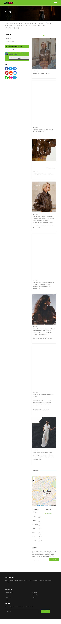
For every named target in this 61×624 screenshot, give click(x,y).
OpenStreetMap (48, 505)
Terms (7, 595)
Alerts (8, 43)
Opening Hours (10, 41)
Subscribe (54, 559)
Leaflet (38, 505)
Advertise (35, 592)
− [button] (33, 480)
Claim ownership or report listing (14, 46)
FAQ (7, 600)
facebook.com (48, 513)
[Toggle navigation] (55, 3)
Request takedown (11, 49)
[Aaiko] (44, 492)
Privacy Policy (9, 597)
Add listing (35, 595)
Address (9, 38)
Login (34, 597)
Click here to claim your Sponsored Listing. (19, 57)
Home (6, 16)
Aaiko (45, 494)
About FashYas (9, 592)
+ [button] (33, 478)
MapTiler (42, 505)
